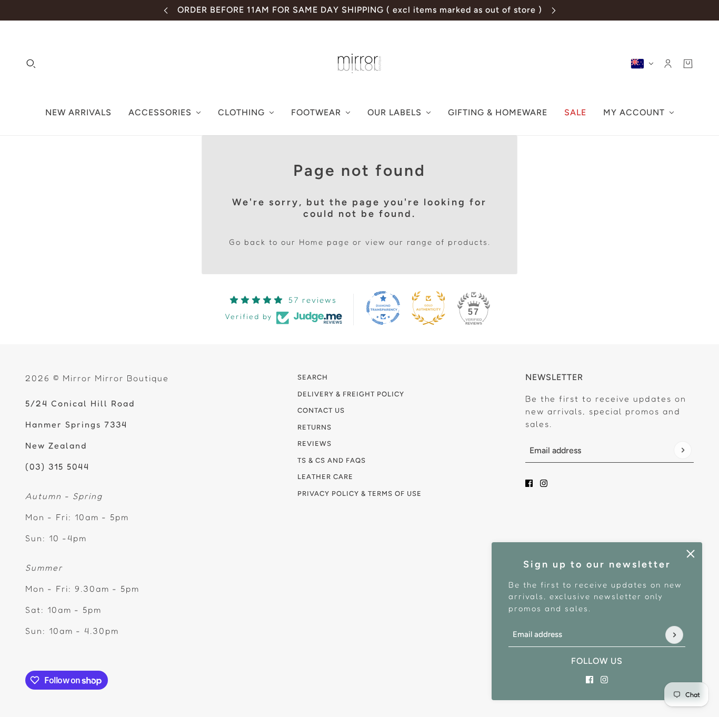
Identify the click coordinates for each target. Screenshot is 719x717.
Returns (314, 427)
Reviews (314, 443)
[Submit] (674, 635)
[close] (690, 554)
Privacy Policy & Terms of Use (359, 493)
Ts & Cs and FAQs (331, 460)
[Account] (668, 63)
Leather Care (325, 477)
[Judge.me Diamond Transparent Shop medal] (383, 308)
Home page (324, 242)
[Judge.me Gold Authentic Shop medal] (428, 308)
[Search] (31, 63)
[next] (553, 10)
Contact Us (321, 410)
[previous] (165, 10)
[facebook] (589, 679)
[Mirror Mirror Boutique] (359, 63)
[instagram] (604, 679)
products (468, 242)
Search (312, 377)
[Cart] (688, 63)
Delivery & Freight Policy (350, 394)
